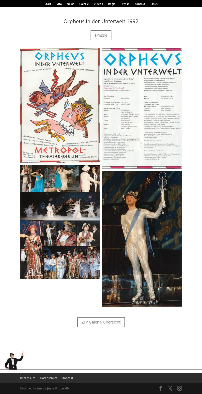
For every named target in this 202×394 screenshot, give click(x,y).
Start (48, 4)
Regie (111, 4)
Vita (59, 4)
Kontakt (140, 4)
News (70, 4)
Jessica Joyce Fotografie (53, 388)
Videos (98, 4)
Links (154, 4)
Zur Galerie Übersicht (101, 322)
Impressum (27, 378)
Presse (125, 4)
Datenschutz (48, 378)
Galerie (84, 4)
